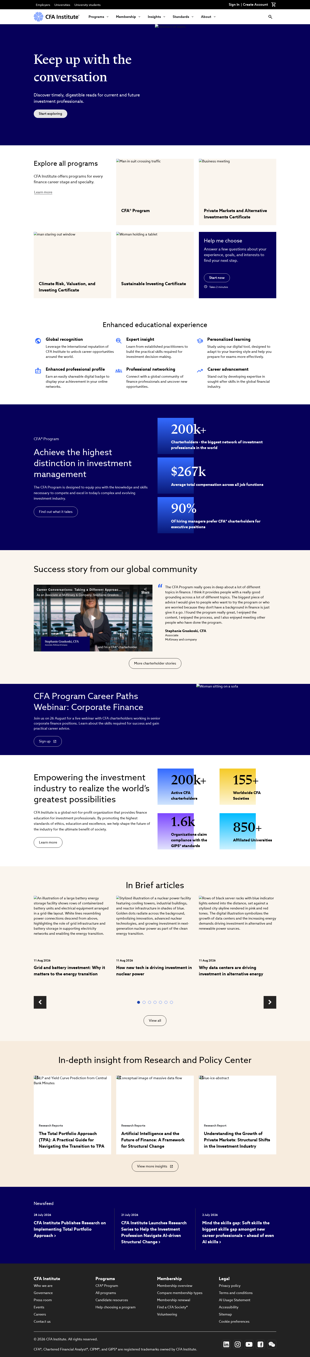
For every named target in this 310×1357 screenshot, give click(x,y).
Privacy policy (230, 1285)
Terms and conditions (236, 1293)
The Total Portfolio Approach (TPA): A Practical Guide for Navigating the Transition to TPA (71, 1140)
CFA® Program (135, 210)
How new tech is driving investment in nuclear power (154, 971)
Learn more (43, 192)
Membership (126, 17)
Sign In (234, 4)
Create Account (255, 4)
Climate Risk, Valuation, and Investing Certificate (67, 287)
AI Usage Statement (234, 1300)
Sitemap (225, 1314)
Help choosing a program (116, 1307)
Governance (43, 1293)
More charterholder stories (155, 663)
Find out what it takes (56, 511)
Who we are (43, 1285)
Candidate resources (112, 1300)
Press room (43, 1300)
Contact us (42, 1321)
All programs (106, 1293)
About (206, 17)
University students (87, 4)
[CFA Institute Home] (57, 16)
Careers (40, 1314)
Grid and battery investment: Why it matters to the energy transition (69, 971)
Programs (96, 17)
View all (155, 1020)
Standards (181, 17)
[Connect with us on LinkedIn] (226, 1344)
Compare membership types (179, 1293)
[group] (72, 943)
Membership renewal (173, 1300)
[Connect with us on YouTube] (249, 1344)
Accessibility (229, 1307)
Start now (217, 277)
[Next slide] (270, 1002)
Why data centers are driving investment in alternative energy (231, 971)
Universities (62, 4)
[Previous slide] (40, 1002)
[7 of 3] (172, 1002)
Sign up (45, 741)
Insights (154, 17)
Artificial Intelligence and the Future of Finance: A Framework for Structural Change (153, 1140)
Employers (43, 4)
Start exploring (50, 113)
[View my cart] (273, 4)
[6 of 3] (166, 1002)
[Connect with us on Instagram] (237, 1344)
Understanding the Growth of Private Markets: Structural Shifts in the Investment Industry (237, 1140)
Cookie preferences (234, 1321)
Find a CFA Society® (172, 1307)
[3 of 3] (150, 1002)
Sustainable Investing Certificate (153, 283)
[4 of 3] (155, 1002)
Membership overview (174, 1285)
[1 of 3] (139, 1002)
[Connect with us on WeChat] (271, 1344)
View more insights (153, 1168)
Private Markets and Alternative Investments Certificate (235, 214)
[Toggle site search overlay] (270, 16)
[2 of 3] (144, 1002)
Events (39, 1307)
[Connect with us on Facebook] (260, 1344)
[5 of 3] (161, 1002)
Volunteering (167, 1314)
